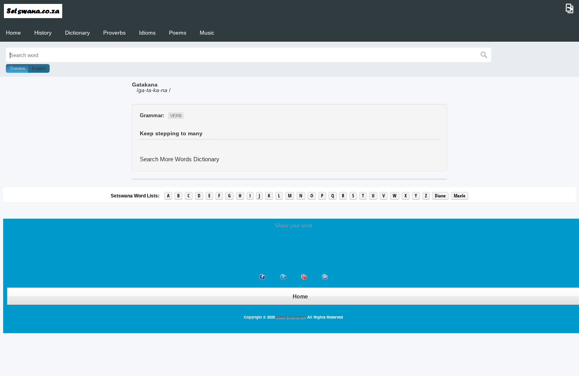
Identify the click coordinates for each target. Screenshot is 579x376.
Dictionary (77, 32)
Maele (460, 195)
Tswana (17, 68)
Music (207, 32)
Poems (177, 32)
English (39, 68)
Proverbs (114, 32)
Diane (440, 195)
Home (13, 32)
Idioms (147, 32)
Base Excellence (290, 317)
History (43, 32)
